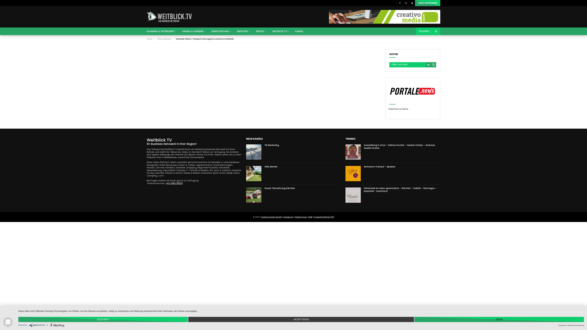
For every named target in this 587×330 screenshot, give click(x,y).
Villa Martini (270, 166)
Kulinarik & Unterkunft (160, 31)
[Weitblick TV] (169, 16)
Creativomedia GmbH (271, 217)
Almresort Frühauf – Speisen (379, 166)
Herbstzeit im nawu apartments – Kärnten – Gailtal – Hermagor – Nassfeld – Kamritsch (400, 190)
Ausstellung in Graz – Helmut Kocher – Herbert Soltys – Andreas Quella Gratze (399, 147)
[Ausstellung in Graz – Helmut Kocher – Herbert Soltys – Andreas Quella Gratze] (353, 152)
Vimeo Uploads (164, 39)
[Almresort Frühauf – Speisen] (353, 173)
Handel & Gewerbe (192, 31)
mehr (499, 319)
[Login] (412, 3)
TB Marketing (271, 145)
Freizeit (260, 31)
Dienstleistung (220, 31)
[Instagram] (406, 3)
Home (149, 39)
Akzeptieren (301, 319)
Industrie (242, 31)
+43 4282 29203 (174, 183)
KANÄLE (299, 31)
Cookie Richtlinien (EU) (324, 217)
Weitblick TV (279, 31)
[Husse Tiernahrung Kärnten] (253, 195)
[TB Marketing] (253, 152)
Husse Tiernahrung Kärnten (279, 188)
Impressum (288, 217)
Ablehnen (103, 319)
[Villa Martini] (253, 173)
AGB (310, 217)
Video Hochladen (427, 3)
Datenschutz (301, 217)
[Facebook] (400, 3)
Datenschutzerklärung (576, 325)
